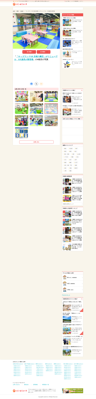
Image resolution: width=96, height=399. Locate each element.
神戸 (76, 148)
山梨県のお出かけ (28, 367)
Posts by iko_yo (66, 295)
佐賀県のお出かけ (78, 367)
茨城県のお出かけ (39, 375)
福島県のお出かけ (17, 375)
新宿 (70, 151)
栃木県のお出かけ (39, 373)
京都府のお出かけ (58, 367)
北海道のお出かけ (17, 365)
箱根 (76, 165)
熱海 (65, 162)
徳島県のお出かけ (67, 378)
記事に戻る (36, 142)
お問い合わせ (16, 384)
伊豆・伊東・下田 (68, 165)
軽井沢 (76, 168)
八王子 (76, 162)
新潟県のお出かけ (28, 369)
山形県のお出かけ (17, 373)
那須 (65, 151)
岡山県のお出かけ (67, 367)
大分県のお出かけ (78, 372)
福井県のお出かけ (28, 373)
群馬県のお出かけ (39, 372)
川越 (70, 168)
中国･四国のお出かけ (68, 363)
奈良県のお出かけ (58, 370)
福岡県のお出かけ (78, 365)
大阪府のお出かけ (58, 365)
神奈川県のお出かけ (40, 367)
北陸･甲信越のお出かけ (29, 363)
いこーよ (16, 1)
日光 (77, 156)
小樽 (65, 170)
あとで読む (68, 1)
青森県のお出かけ (17, 369)
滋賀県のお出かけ (58, 373)
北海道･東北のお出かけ (18, 363)
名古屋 (71, 148)
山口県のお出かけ (67, 369)
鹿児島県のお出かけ (78, 375)
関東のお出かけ (39, 363)
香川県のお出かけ (67, 377)
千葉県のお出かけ (39, 369)
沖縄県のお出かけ (78, 377)
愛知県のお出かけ (49, 365)
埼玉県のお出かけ (39, 370)
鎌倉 (70, 162)
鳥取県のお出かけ (67, 370)
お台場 (78, 154)
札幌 (72, 156)
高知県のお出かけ (67, 375)
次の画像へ (43, 51)
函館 (70, 170)
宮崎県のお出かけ (78, 373)
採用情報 (35, 384)
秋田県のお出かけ (17, 372)
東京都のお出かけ (39, 365)
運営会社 (26, 384)
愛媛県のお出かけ (67, 373)
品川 (70, 159)
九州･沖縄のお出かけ (78, 363)
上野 (76, 159)
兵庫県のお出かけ (58, 369)
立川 (65, 159)
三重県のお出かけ (49, 369)
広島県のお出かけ (67, 365)
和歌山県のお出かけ (58, 372)
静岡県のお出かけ (49, 370)
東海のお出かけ (48, 363)
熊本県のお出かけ (78, 370)
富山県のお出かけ (28, 372)
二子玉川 (66, 156)
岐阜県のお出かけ (49, 367)
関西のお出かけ (57, 363)
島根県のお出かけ (67, 372)
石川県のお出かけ (28, 370)
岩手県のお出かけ (17, 370)
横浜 (65, 148)
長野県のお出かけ (28, 365)
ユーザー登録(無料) (74, 1)
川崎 (73, 154)
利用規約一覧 (45, 384)
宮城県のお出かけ (17, 367)
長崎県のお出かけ (78, 369)
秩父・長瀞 (66, 154)
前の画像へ (30, 51)
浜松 (65, 168)
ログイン (81, 1)
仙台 (76, 151)
